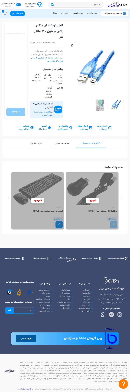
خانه (61, 51)
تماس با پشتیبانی (30, 3)
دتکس (113, 207)
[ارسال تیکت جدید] (123, 384)
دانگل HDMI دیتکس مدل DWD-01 (102, 211)
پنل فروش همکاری (8, 3)
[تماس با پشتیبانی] (39, 4)
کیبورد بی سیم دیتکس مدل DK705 (48, 211)
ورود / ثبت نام (17, 13)
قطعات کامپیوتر (51, 54)
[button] (72, 46)
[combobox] (79, 5)
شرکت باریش (26, 389)
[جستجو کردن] (52, 5)
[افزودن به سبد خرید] (59, 224)
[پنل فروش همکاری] (18, 4)
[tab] (91, 143)
